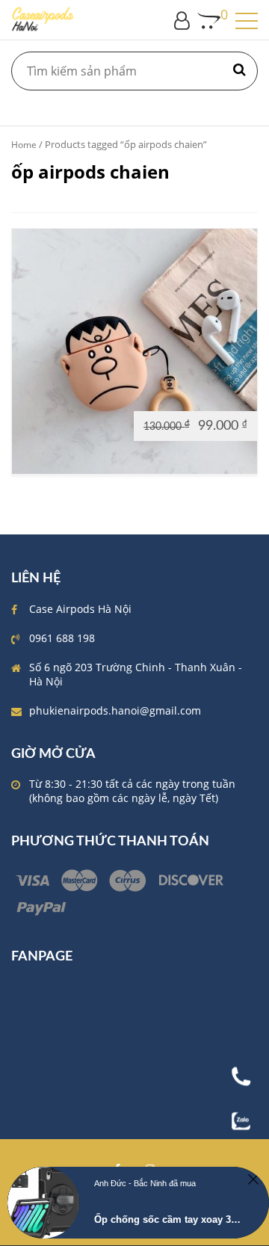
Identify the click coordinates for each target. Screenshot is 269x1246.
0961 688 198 (62, 638)
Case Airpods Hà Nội (80, 609)
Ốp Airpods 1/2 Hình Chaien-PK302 (134, 353)
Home (24, 144)
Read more (46, 425)
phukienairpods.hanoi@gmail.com (115, 710)
